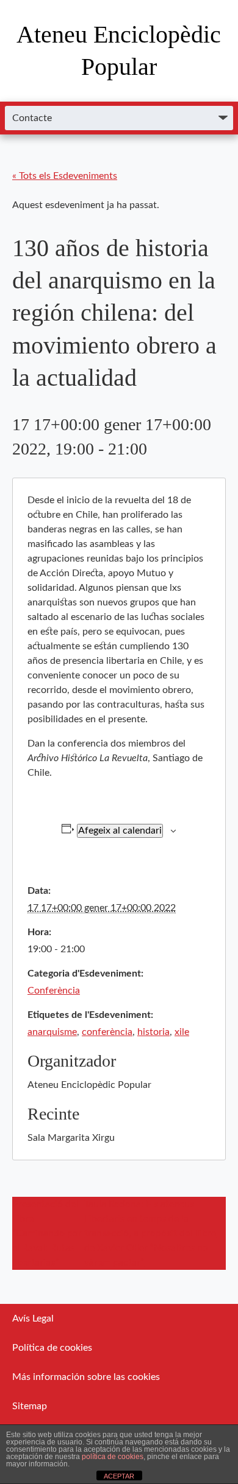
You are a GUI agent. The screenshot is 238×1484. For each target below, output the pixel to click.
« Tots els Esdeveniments (64, 176)
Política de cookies (52, 1348)
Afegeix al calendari (120, 830)
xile (182, 1032)
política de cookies (112, 1456)
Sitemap (29, 1406)
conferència (107, 1032)
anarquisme (52, 1032)
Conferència (53, 990)
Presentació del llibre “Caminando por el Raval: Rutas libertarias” (47, 1233)
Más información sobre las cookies (86, 1377)
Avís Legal (33, 1318)
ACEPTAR (119, 1476)
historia (153, 1032)
